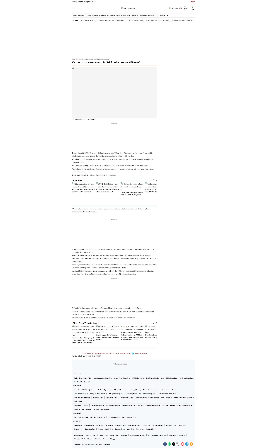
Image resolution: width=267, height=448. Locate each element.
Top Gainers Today (112, 397)
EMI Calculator (127, 405)
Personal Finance (157, 425)
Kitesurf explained (131, 394)
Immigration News (134, 425)
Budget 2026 (150, 429)
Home (75, 15)
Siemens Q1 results (151, 20)
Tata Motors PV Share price (155, 378)
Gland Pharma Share (126, 397)
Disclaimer (124, 435)
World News (182, 425)
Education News (90, 429)
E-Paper (95, 15)
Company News (89, 425)
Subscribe (98, 439)
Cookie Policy (114, 435)
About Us (88, 435)
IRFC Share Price (138, 378)
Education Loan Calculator (82, 409)
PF (157, 15)
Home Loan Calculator (184, 405)
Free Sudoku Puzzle (114, 417)
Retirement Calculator (153, 405)
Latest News (78, 425)
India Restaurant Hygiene (82, 397)
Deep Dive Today (166, 397)
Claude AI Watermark (178, 20)
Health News (109, 429)
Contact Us (181, 435)
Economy (151, 15)
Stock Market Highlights (88, 20)
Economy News (120, 429)
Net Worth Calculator (113, 405)
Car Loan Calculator (168, 405)
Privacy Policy (103, 435)
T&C (94, 435)
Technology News (171, 425)
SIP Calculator (139, 405)
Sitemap (90, 439)
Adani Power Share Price (122, 378)
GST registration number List (157, 435)
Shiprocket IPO (164, 20)
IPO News (109, 425)
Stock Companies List (81, 417)
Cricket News (146, 425)
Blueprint (111, 15)
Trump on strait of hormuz (98, 394)
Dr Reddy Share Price (187, 378)
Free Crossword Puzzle (129, 417)
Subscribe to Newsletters (97, 417)
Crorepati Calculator (97, 405)
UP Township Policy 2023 (147, 394)
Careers (105, 439)
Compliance (172, 435)
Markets (102, 15)
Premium (81, 15)
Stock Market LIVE (80, 390)
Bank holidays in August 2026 (107, 390)
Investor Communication (137, 435)
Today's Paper (78, 435)
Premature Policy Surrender (106, 20)
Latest (88, 15)
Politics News (140, 429)
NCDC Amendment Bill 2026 (166, 394)
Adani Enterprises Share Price (102, 378)
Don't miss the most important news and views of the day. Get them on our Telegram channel (114, 353)
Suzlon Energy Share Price (82, 378)
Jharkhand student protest (148, 390)
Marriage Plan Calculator (101, 409)
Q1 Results (92, 390)
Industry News (78, 429)
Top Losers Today (98, 397)
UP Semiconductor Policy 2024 (128, 390)
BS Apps (113, 439)
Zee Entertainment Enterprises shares (147, 397)
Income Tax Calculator (81, 405)
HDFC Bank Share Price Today (184, 397)
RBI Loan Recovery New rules (168, 390)
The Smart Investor (131, 15)
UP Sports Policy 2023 (116, 394)
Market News (100, 425)
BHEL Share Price (172, 378)
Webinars (143, 15)
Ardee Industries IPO (123, 20)
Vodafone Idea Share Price (82, 382)
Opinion (119, 15)
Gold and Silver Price (81, 394)
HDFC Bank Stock (192, 20)
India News (78, 59)
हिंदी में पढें (193, 1)
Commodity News (120, 425)
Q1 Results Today (137, 20)
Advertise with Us (79, 439)
